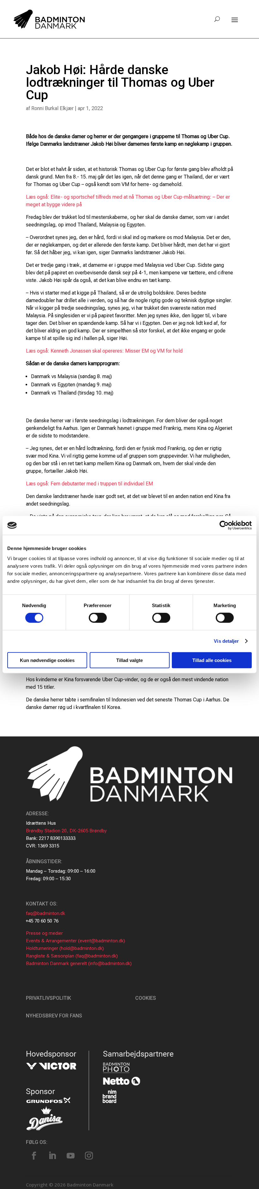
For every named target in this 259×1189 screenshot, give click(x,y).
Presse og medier (44, 933)
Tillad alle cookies (212, 660)
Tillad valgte (129, 660)
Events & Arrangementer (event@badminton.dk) (75, 941)
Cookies (145, 998)
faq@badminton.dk (45, 913)
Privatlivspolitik (48, 998)
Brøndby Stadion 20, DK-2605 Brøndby (66, 831)
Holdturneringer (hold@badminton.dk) (65, 948)
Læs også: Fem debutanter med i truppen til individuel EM (89, 484)
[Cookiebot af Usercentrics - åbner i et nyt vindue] (224, 525)
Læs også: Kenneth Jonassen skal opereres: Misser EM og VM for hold (104, 351)
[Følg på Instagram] (89, 1156)
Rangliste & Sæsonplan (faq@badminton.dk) (72, 956)
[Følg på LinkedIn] (52, 1156)
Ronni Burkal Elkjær (52, 108)
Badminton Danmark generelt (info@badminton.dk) (79, 963)
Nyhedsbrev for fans (54, 1016)
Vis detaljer (226, 641)
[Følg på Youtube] (70, 1156)
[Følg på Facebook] (34, 1156)
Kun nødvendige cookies (47, 660)
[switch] (98, 618)
